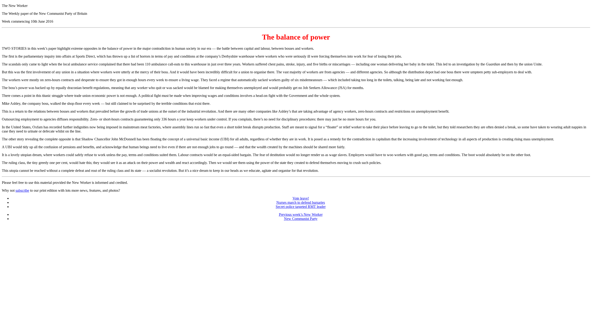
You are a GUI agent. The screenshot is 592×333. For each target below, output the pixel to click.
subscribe (22, 190)
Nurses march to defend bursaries (300, 202)
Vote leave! (301, 198)
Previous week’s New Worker (301, 214)
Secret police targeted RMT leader (301, 207)
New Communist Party (301, 219)
